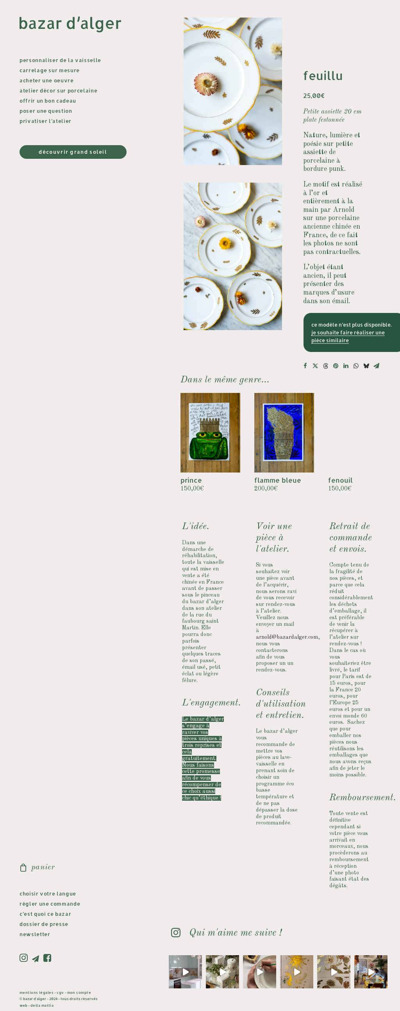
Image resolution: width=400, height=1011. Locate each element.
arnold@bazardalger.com (287, 637)
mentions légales (37, 992)
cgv (60, 992)
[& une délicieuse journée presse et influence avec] (222, 971)
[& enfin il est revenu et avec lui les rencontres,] (371, 971)
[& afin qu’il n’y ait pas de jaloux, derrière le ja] (296, 971)
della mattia (42, 1005)
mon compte (79, 992)
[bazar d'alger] (77, 24)
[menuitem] (25, 958)
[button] (25, 958)
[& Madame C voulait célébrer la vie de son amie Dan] (259, 971)
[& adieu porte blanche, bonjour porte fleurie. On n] (333, 971)
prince (191, 480)
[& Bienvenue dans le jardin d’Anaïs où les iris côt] (185, 971)
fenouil (340, 480)
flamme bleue (277, 480)
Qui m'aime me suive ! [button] (235, 933)
